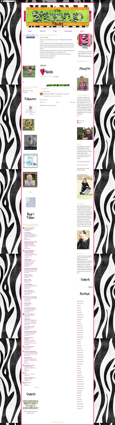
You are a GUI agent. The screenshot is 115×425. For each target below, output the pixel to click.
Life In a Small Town (29, 228)
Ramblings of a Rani (29, 365)
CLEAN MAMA (28, 284)
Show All (36, 387)
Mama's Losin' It (28, 274)
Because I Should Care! (29, 377)
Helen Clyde (27, 382)
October (79, 334)
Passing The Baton (28, 276)
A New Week (44, 37)
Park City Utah (27, 304)
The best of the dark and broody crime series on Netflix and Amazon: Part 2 (30, 342)
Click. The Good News (29, 314)
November (79, 303)
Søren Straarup (80, 120)
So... (25, 383)
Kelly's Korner (27, 303)
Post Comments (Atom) (51, 105)
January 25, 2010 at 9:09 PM (52, 96)
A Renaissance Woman (29, 308)
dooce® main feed (28, 290)
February (79, 314)
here (78, 115)
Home (30, 31)
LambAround (27, 232)
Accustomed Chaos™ (29, 346)
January (78, 328)
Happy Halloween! (28, 327)
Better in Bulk (27, 279)
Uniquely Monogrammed (30, 351)
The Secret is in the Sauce (30, 296)
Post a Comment (43, 99)
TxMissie (79, 122)
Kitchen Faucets (27, 347)
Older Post (72, 102)
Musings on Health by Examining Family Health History (30, 246)
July (78, 341)
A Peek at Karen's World (30, 331)
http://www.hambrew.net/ (82, 165)
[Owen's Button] (30, 187)
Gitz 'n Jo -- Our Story (29, 374)
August (78, 319)
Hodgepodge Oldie (28, 229)
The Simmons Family (29, 326)
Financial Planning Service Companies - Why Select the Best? (30, 360)
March (78, 312)
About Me (42, 31)
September (79, 301)
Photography (68, 31)
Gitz (25, 372)
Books (82, 31)
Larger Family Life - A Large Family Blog (29, 251)
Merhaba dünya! (28, 280)
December (79, 316)
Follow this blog (30, 37)
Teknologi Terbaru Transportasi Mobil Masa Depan (29, 368)
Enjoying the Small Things (30, 268)
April (78, 310)
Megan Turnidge (30, 413)
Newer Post (42, 102)
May (78, 307)
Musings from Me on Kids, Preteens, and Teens (30, 242)
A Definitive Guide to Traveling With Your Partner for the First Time (30, 254)
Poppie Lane (27, 319)
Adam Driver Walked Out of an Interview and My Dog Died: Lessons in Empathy (30, 322)
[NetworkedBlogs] (30, 35)
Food (55, 31)
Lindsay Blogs (27, 259)
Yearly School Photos (29, 315)
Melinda (45, 91)
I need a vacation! (28, 379)
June (78, 305)
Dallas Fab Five (28, 357)
